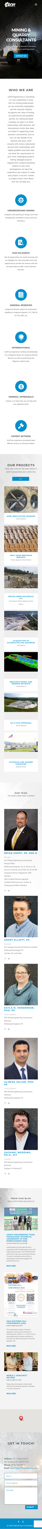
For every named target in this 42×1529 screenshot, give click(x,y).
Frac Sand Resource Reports (21, 556)
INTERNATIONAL (21, 347)
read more (11, 1266)
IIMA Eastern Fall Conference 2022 (17, 1322)
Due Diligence (13, 601)
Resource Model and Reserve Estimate (21, 683)
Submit (30, 1507)
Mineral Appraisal (16, 560)
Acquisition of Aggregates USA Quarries (21, 642)
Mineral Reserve (26, 560)
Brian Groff (11, 1325)
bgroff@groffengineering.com (24, 1468)
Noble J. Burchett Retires (17, 1376)
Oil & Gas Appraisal (21, 723)
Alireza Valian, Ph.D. (13, 1243)
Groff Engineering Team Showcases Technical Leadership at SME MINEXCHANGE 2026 (21, 1238)
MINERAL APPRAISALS (21, 397)
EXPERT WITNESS (21, 436)
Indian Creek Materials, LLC (21, 597)
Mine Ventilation (21, 519)
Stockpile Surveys (21, 767)
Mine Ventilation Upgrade (21, 516)
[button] (21, 1418)
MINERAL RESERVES (21, 305)
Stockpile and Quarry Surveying (21, 763)
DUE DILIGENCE (21, 253)
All (20, 479)
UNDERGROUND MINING (21, 210)
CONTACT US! (21, 56)
